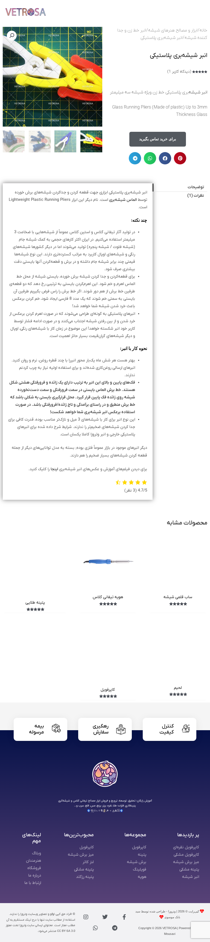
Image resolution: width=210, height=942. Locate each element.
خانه (203, 30)
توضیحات (196, 187)
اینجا (54, 469)
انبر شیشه (198, 92)
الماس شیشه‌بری (123, 199)
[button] (180, 158)
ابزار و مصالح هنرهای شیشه (172, 30)
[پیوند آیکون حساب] (185, 11)
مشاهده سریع (177, 586)
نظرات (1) (195, 195)
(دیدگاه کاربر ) (179, 71)
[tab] (180, 188)
